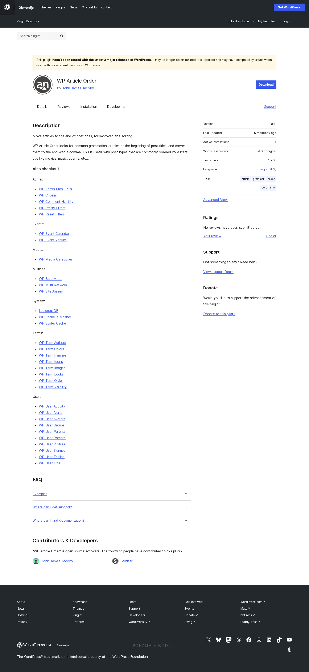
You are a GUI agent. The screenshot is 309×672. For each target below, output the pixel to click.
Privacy (22, 622)
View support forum (218, 272)
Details (42, 106)
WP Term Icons (51, 361)
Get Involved (194, 602)
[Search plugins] (61, 36)
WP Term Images (52, 368)
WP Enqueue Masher (55, 317)
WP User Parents (52, 431)
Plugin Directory (28, 21)
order (271, 178)
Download (266, 84)
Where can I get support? (52, 507)
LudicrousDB (48, 311)
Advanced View (215, 200)
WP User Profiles (52, 444)
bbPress (248, 615)
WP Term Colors (51, 349)
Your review (212, 236)
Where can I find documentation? (58, 520)
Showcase (80, 602)
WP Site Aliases (51, 291)
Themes (78, 608)
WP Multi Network (53, 285)
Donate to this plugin (219, 314)
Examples (40, 494)
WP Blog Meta (50, 279)
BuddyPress (250, 622)
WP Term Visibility (53, 387)
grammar (258, 178)
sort (264, 187)
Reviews (63, 106)
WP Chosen (48, 195)
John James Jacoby (78, 88)
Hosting (22, 615)
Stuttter (126, 561)
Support (270, 106)
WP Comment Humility (56, 201)
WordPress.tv (140, 622)
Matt (245, 608)
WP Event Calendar (54, 233)
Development (117, 106)
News (21, 608)
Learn (132, 602)
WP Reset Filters (52, 214)
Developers (137, 615)
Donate (191, 615)
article (246, 178)
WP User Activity (52, 406)
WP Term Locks (51, 374)
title (272, 187)
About (21, 602)
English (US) (268, 169)
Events (189, 608)
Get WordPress (289, 7)
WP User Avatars (52, 419)
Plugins (78, 615)
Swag (190, 622)
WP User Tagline (52, 457)
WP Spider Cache (52, 323)
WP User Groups (52, 425)
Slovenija (63, 645)
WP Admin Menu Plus (55, 189)
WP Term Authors (52, 343)
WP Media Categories (56, 259)
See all (271, 236)
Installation (88, 106)
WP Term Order (51, 380)
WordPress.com (253, 602)
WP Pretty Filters (52, 208)
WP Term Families (52, 355)
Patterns (79, 622)
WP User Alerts (50, 412)
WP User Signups (52, 450)
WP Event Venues (53, 240)
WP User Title (49, 463)
